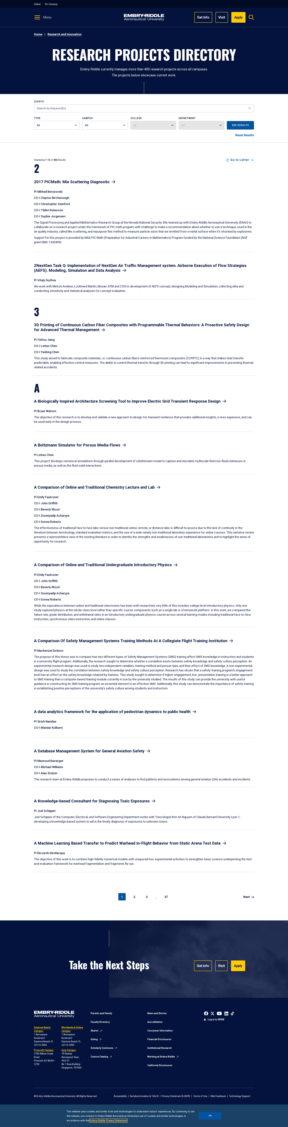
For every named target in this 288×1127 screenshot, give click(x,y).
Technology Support (239, 1096)
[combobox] (57, 125)
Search (39, 101)
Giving (94, 1039)
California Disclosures (159, 1065)
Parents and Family (101, 1013)
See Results (240, 125)
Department (187, 118)
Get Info (203, 17)
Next (246, 897)
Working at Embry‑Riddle (161, 1056)
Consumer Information (160, 1030)
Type (37, 118)
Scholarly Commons (102, 1048)
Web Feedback (218, 1096)
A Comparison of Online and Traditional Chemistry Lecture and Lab (94, 487)
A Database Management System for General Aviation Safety (89, 751)
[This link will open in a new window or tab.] (206, 1013)
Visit (221, 17)
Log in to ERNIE (216, 1019)
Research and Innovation (65, 34)
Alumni (94, 1030)
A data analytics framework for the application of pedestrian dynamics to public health (112, 711)
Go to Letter (239, 160)
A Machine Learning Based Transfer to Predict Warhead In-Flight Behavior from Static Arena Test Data (127, 843)
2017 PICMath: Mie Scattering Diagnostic (72, 182)
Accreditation (154, 1022)
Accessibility (120, 1096)
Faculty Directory (100, 1022)
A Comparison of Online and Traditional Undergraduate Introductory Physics (103, 564)
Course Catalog (99, 1056)
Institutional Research (159, 1048)
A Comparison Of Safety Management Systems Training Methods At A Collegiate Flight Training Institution (130, 641)
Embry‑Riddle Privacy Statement (108, 1120)
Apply (238, 966)
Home (38, 34)
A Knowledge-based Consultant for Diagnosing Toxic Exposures (92, 801)
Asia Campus (69, 1050)
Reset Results (244, 135)
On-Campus (51, 4)
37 (166, 897)
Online (37, 4)
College (136, 118)
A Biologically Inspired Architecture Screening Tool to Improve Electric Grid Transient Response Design (127, 401)
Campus (87, 118)
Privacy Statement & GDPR (176, 1096)
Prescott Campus (44, 1050)
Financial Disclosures (159, 1039)
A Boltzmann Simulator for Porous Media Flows (77, 445)
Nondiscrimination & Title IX (144, 1096)
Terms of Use (200, 1096)
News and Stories (157, 1013)
